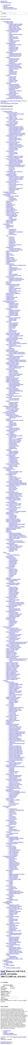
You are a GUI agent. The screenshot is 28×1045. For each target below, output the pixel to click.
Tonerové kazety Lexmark (15, 647)
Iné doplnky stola (10, 721)
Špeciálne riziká (12, 866)
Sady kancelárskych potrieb (12, 953)
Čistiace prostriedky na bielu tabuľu (17, 535)
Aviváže (11, 170)
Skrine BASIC (12, 797)
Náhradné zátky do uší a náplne (16, 892)
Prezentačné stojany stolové (12, 497)
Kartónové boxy (13, 425)
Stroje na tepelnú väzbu (14, 357)
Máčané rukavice (13, 858)
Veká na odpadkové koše (15, 138)
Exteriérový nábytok (13, 715)
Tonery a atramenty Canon (12, 628)
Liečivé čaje (12, 243)
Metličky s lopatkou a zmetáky (16, 119)
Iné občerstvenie (10, 299)
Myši (10, 347)
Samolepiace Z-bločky (14, 616)
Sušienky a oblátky (10, 258)
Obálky (8, 585)
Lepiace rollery (12, 79)
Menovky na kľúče (13, 466)
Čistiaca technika (10, 151)
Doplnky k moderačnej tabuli (15, 546)
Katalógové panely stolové (15, 494)
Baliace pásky (12, 45)
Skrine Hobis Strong (13, 730)
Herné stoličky (12, 696)
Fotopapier (8, 578)
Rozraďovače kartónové (14, 429)
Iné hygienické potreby (11, 124)
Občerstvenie (6, 224)
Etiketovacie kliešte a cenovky (13, 380)
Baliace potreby (9, 22)
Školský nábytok (10, 774)
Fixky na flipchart (13, 853)
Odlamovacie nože (13, 36)
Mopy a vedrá (12, 120)
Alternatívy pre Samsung (12, 667)
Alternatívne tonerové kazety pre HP (17, 643)
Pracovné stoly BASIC (14, 793)
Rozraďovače (9, 426)
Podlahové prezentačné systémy (13, 528)
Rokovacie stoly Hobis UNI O (16, 760)
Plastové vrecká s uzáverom (15, 139)
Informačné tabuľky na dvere (13, 485)
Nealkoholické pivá (10, 261)
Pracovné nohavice (13, 878)
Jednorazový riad (10, 276)
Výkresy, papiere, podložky (12, 212)
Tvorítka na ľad (12, 270)
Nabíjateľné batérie (13, 405)
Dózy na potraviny (13, 274)
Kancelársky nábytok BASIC (13, 790)
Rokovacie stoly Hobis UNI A (16, 753)
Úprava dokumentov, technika (10, 301)
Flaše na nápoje (12, 289)
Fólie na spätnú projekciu (15, 499)
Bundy (10, 872)
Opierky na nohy (13, 717)
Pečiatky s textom (13, 61)
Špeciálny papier (10, 567)
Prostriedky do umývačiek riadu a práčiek (15, 165)
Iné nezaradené (9, 962)
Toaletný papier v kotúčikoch (15, 160)
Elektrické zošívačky (14, 88)
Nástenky (8, 530)
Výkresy (11, 576)
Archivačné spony (13, 461)
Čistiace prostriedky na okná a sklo (17, 133)
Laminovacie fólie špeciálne (12, 378)
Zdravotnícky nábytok (11, 765)
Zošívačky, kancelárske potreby (10, 406)
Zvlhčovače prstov (13, 594)
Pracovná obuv (9, 880)
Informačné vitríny (13, 549)
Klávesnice (11, 348)
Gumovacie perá (13, 814)
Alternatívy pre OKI (11, 655)
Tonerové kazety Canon (14, 630)
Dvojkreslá (11, 769)
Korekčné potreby (10, 820)
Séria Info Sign (12, 487)
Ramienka (11, 703)
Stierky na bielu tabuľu (14, 538)
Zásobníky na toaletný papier (15, 162)
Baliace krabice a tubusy (14, 27)
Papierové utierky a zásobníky (13, 142)
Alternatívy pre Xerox (11, 676)
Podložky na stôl (13, 71)
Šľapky (11, 884)
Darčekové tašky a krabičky (15, 29)
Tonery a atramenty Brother (12, 656)
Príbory (11, 271)
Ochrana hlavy (9, 898)
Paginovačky (12, 62)
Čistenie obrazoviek (13, 305)
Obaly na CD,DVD (13, 322)
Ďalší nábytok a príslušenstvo (13, 720)
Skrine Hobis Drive (13, 737)
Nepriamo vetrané (13, 888)
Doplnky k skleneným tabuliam (13, 520)
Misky (10, 272)
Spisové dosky (12, 447)
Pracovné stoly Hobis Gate (15, 726)
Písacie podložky (13, 443)
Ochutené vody (9, 226)
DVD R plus (12, 328)
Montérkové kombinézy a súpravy (17, 874)
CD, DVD (8, 321)
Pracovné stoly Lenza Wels (15, 780)
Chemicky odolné (13, 867)
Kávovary (8, 283)
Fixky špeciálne (12, 848)
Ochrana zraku (9, 885)
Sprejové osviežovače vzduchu (16, 178)
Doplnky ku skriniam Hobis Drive (17, 733)
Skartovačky (9, 397)
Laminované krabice (13, 462)
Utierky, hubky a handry (11, 112)
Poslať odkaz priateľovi (6, 103)
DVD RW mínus (13, 330)
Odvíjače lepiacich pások (15, 56)
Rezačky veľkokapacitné (14, 317)
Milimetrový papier (13, 570)
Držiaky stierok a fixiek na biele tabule (18, 537)
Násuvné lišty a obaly (14, 446)
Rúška (10, 897)
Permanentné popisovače (14, 849)
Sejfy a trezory (12, 712)
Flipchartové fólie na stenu (15, 503)
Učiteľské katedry (13, 778)
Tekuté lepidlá (12, 77)
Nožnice (11, 35)
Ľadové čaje (9, 253)
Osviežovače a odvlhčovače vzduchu (14, 156)
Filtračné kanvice (13, 292)
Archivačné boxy (13, 458)
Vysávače (11, 154)
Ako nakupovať (7, 4)
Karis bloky (12, 624)
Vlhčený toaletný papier (14, 163)
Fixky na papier (12, 847)
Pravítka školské (13, 216)
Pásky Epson (12, 633)
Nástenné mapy (12, 506)
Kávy (7, 228)
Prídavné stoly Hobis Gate (15, 734)
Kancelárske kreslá (13, 683)
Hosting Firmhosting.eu (6, 1043)
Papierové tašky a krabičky (15, 25)
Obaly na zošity (9, 201)
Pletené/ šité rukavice (14, 865)
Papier (4, 552)
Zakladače (8, 449)
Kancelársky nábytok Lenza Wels (14, 779)
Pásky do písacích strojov (12, 675)
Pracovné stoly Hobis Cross (15, 747)
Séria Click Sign (13, 489)
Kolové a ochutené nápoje (12, 251)
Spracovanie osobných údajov (10, 8)
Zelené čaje (11, 237)
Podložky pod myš (13, 365)
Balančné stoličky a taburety (15, 690)
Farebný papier (9, 556)
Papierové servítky (13, 143)
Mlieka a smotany (10, 254)
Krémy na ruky (12, 183)
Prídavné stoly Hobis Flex (15, 738)
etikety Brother (12, 387)
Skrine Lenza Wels (13, 781)
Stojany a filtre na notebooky (12, 334)
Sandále (11, 881)
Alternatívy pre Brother (11, 670)
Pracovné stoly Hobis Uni (15, 728)
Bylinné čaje (12, 240)
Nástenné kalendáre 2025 (15, 610)
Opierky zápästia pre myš (15, 367)
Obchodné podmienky (8, 7)
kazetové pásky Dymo (14, 389)
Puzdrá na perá (9, 207)
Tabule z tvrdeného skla (11, 508)
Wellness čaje (12, 246)
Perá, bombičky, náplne (11, 210)
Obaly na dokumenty (11, 434)
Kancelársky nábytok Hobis (14, 100)
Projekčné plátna (10, 513)
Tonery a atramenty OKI (11, 649)
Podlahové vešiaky (13, 702)
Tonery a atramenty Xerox (12, 671)
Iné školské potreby (10, 204)
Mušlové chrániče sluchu (14, 893)
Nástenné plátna (12, 515)
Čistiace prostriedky (10, 125)
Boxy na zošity (9, 222)
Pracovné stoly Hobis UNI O (15, 758)
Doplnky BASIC (13, 796)
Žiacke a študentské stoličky (15, 775)
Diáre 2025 (11, 607)
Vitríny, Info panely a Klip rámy (13, 547)
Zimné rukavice (12, 861)
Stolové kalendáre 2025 (14, 608)
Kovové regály (12, 713)
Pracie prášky (12, 169)
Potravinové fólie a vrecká (15, 275)
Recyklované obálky (14, 593)
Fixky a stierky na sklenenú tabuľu (17, 542)
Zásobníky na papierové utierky (16, 146)
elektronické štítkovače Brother (16, 384)
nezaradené (6, 960)
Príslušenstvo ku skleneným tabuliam (17, 511)
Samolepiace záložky (14, 584)
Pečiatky (8, 57)
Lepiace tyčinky (12, 76)
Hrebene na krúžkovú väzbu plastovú (17, 361)
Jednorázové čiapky (13, 899)
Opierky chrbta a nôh (11, 716)
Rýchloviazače (12, 437)
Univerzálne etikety (13, 560)
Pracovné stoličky (13, 689)
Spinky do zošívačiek (14, 84)
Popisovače (8, 831)
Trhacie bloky (9, 203)
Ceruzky (8, 825)
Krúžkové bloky (13, 622)
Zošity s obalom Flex (11, 220)
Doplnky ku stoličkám (14, 688)
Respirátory (11, 896)
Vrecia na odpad (13, 140)
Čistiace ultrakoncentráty (14, 131)
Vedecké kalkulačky (13, 315)
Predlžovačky (9, 722)
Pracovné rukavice (10, 857)
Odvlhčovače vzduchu (11, 174)
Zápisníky (11, 581)
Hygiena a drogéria (7, 111)
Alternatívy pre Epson (11, 669)
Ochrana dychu (9, 894)
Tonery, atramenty (7, 626)
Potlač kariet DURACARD (15, 480)
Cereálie (8, 262)
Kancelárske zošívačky (14, 85)
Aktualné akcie (4, 108)
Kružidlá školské (13, 219)
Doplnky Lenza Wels (14, 785)
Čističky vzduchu (13, 152)
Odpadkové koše (13, 137)
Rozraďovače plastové (11, 193)
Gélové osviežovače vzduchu (15, 157)
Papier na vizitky (13, 569)
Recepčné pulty (9, 789)
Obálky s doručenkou (14, 592)
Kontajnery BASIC (13, 794)
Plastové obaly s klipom (14, 442)
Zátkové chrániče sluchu (14, 890)
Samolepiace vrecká (10, 413)
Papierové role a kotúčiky (12, 597)
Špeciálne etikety (13, 561)
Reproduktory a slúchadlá (15, 346)
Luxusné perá (12, 816)
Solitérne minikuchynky (14, 764)
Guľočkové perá (13, 808)
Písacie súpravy (12, 817)
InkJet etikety (12, 566)
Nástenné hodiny (13, 699)
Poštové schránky (13, 711)
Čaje (7, 235)
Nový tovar (10, 108)
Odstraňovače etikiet (13, 303)
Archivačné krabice (13, 460)
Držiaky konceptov (13, 371)
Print (4, 966)
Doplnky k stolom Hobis (14, 729)
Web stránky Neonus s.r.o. (6, 1042)
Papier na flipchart (13, 472)
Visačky (11, 475)
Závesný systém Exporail (15, 507)
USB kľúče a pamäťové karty (13, 333)
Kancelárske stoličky (14, 685)
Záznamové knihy (13, 621)
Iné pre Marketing (10, 965)
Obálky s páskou (13, 587)
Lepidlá (8, 75)
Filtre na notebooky (13, 337)
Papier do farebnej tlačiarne (15, 605)
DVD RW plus (12, 331)
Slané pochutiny (10, 257)
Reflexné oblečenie (13, 875)
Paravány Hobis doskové (15, 755)
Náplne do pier (12, 812)
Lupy (10, 33)
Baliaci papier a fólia (14, 26)
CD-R (10, 329)
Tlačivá (8, 553)
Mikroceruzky (12, 826)
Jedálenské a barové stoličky (15, 687)
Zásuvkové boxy (13, 72)
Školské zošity (9, 221)
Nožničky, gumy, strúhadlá (12, 196)
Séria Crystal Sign (13, 488)
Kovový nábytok (10, 705)
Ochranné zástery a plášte (15, 879)
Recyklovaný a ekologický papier (16, 603)
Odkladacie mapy (13, 448)
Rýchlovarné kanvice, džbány (13, 284)
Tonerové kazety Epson (14, 635)
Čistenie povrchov (13, 306)
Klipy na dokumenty (14, 38)
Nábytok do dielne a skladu (15, 710)
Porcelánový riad (10, 294)
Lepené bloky (12, 620)
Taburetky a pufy (13, 772)
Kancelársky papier (10, 601)
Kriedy (10, 217)
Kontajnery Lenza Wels (14, 783)
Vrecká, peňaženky (10, 208)
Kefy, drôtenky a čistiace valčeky (16, 113)
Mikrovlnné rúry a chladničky (13, 293)
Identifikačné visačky (11, 474)
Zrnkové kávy (12, 230)
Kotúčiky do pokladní (14, 599)
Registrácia (8, 19)
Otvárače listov (12, 42)
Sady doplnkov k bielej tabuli (15, 534)
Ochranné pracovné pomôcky (10, 856)
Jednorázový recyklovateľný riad (16, 279)
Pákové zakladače (13, 453)
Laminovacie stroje (10, 349)
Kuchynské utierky (13, 149)
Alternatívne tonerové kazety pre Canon (18, 658)
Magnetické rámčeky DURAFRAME (17, 483)
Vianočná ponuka (10, 298)
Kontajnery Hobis (13, 725)
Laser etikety (12, 565)
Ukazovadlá (12, 501)
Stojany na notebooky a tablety (16, 335)
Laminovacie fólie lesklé (11, 339)
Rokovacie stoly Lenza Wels (15, 784)
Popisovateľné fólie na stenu (15, 471)
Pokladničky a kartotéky (11, 430)
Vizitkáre (11, 70)
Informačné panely (13, 548)
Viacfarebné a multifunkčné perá (16, 810)
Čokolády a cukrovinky (11, 260)
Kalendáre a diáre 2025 (11, 606)
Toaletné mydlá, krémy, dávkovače (14, 171)
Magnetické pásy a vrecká (12, 512)
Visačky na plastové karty (15, 478)
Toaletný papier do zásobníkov (16, 161)
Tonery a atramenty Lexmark (12, 646)
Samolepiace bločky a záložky (13, 583)
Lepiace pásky (9, 52)
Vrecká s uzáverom (13, 122)
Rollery (11, 815)
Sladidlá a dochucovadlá (11, 297)
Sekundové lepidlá (13, 80)
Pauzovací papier (13, 571)
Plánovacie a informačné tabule (13, 521)
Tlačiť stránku (15, 103)
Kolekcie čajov (12, 242)
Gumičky (11, 39)
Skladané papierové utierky (15, 144)
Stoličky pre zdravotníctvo (15, 692)
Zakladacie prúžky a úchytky (15, 435)
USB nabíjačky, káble (11, 340)
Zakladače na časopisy (14, 457)
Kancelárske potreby (8, 21)
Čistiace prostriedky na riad (15, 130)
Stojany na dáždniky (13, 701)
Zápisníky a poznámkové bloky (13, 579)
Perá (7, 807)
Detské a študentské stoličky (15, 694)
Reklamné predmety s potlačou (13, 967)
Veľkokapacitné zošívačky (15, 86)
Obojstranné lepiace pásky (15, 53)
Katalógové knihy (13, 444)
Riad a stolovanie (10, 263)
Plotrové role (12, 598)
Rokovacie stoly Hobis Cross (15, 751)
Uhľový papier (12, 574)
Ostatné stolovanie (13, 267)
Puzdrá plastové (12, 476)
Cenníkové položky (7, 961)
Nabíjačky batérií (13, 403)
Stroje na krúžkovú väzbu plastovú (17, 353)
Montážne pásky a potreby (15, 44)
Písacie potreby (6, 806)
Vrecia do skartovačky (14, 398)
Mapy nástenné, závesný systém (13, 505)
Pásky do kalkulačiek (11, 672)
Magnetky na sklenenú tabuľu (16, 540)
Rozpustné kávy (13, 229)
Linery (7, 835)
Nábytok (5, 100)
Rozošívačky (12, 89)
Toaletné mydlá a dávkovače (12, 181)
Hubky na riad (12, 116)
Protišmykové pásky (13, 48)
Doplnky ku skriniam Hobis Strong (17, 731)
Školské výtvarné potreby (12, 843)
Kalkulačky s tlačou (13, 313)
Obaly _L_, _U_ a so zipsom (15, 438)
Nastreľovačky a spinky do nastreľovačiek (15, 91)
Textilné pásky (12, 51)
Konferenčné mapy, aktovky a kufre (14, 98)
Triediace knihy (12, 422)
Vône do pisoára (13, 180)
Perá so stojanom (13, 819)
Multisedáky (12, 693)
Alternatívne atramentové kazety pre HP (18, 642)
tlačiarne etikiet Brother (14, 385)
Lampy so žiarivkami (14, 803)
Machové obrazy (10, 798)
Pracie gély (11, 167)
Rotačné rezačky (13, 319)
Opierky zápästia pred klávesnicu (16, 366)
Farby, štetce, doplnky (11, 213)
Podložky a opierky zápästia (12, 363)
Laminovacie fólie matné (12, 379)
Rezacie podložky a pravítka (15, 34)
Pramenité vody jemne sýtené (15, 249)
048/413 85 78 (4, 1)
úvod (2, 100)
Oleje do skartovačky (14, 399)
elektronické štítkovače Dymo (16, 390)
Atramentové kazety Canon (15, 629)
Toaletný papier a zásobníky (12, 158)
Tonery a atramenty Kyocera (12, 644)
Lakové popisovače (13, 833)
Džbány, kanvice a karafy (15, 290)
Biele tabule (9, 531)
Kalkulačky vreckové (14, 311)
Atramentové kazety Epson (15, 634)
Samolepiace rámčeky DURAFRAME (18, 484)
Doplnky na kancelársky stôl (12, 65)
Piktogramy (11, 490)
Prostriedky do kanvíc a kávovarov (17, 134)
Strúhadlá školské (13, 199)
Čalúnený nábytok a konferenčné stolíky (15, 766)
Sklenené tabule (12, 510)
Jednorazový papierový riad (15, 278)
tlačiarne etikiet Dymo (14, 393)
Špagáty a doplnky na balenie (16, 24)
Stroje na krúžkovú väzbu (12, 351)
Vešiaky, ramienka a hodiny (12, 698)
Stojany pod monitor (13, 372)
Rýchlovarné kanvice (14, 285)
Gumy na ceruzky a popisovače (16, 842)
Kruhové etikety (13, 563)
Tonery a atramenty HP (11, 637)
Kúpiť (2, 997)
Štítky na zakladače (13, 451)
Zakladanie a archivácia (8, 192)
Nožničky (11, 197)
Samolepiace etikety (10, 557)
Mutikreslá (11, 770)
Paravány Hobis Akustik (14, 756)
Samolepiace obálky (13, 588)
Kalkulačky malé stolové (14, 310)
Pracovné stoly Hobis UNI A (15, 752)
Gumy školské (12, 198)
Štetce (10, 844)
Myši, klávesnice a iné (11, 344)
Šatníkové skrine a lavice (14, 708)
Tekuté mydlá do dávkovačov (16, 188)
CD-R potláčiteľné (13, 324)
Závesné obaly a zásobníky (12, 415)
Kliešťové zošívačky (14, 93)
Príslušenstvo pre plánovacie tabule (17, 524)
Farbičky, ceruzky (10, 211)
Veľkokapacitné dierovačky (15, 97)
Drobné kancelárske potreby (12, 30)
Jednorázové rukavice (14, 862)
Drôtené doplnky (13, 74)
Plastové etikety (12, 558)
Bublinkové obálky (13, 589)
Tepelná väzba (9, 355)
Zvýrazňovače (9, 834)
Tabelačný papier (13, 572)
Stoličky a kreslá (10, 681)
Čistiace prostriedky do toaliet (16, 126)
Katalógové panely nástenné (15, 493)
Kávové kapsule (13, 234)
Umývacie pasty (13, 185)
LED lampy (12, 802)
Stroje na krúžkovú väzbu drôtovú (17, 352)
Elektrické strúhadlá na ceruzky (16, 838)
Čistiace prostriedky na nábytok (16, 129)
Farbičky (11, 828)
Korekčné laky (12, 824)
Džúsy (7, 252)
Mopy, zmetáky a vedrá (11, 117)
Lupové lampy (12, 805)
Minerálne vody (9, 225)
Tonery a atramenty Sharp (12, 663)
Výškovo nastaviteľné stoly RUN (16, 757)
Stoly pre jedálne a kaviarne (15, 762)
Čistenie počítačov (10, 302)
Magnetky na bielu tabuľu (15, 533)
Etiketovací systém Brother (12, 381)
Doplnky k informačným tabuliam (17, 526)
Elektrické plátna (13, 516)
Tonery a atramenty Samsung (13, 665)
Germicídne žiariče (13, 153)
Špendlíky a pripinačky (14, 40)
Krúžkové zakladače (13, 452)
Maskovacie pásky (13, 49)
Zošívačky (8, 83)
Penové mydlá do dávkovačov (16, 184)
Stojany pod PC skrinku (14, 375)
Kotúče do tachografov (14, 555)
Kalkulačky (9, 308)
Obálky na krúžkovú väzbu (12, 362)
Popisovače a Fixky (10, 846)
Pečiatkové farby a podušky (15, 63)
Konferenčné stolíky (13, 771)
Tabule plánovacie (13, 522)
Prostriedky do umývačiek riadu (16, 166)
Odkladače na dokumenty (15, 66)
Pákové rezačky (12, 320)
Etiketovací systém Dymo (12, 388)
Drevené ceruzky (13, 829)
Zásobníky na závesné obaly (15, 416)
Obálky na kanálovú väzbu (15, 396)
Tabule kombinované (11, 529)
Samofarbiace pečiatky (14, 58)
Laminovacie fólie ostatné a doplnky (14, 338)
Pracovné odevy (10, 870)
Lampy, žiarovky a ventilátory (13, 799)
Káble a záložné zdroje (14, 342)
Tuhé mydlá (12, 190)
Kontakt (5, 6)
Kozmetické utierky (13, 148)
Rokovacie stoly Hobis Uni (15, 739)
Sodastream (11, 287)
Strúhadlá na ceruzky (14, 839)
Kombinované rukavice (14, 864)
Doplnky (11, 883)
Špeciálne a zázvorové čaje (15, 244)
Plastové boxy (12, 456)
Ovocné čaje (12, 239)
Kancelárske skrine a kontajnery (16, 707)
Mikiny (10, 871)
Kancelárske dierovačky (14, 95)
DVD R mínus (12, 326)
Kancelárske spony (13, 31)
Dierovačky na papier (11, 94)
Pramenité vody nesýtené (15, 248)
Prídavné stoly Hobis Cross (15, 748)
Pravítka (11, 840)
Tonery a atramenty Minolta (12, 648)
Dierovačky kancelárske (11, 407)
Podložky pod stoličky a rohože (13, 697)
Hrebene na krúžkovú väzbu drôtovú (17, 360)
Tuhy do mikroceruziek (14, 830)
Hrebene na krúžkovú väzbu (12, 358)
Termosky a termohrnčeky (15, 288)
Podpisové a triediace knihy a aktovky (15, 420)
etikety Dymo (12, 392)
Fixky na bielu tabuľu (14, 852)
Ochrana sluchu (9, 889)
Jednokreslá (12, 767)
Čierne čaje (11, 238)
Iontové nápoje (9, 296)
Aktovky (11, 421)
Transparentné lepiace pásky (15, 54)
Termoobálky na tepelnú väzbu (16, 356)
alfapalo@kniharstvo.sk (6, 2)
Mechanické (12, 860)
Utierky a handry (13, 115)
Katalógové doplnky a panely (16, 496)
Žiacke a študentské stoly (15, 776)
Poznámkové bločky (11, 611)
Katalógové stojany (10, 469)
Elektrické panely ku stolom (12, 787)
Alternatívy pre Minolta (11, 653)
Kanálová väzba (10, 394)
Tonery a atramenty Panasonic (13, 678)
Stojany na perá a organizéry (15, 67)
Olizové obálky (12, 596)
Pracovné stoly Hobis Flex (15, 746)
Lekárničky (8, 901)
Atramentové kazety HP (14, 638)
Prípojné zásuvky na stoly (15, 788)
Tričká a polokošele (13, 876)
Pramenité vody (9, 247)
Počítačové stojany (10, 369)
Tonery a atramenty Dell (11, 679)
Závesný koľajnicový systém (12, 519)
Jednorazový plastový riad (15, 280)
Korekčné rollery (13, 822)
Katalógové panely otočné (12, 492)
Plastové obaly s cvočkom (15, 440)
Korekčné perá (12, 821)
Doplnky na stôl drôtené (11, 411)
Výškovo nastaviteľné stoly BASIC (17, 792)
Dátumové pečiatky (13, 60)
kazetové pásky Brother (14, 383)
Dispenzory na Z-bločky (14, 615)
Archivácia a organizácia (9, 412)
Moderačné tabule (10, 543)
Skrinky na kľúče (13, 465)
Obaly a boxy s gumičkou (15, 439)
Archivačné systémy (11, 455)
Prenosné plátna (12, 517)
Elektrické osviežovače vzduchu (16, 176)
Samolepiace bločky (13, 612)
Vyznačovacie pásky (13, 47)
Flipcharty (8, 470)
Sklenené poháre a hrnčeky (15, 269)
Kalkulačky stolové (13, 312)
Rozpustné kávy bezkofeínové (16, 231)
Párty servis (9, 281)
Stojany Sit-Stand (13, 370)
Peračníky (8, 202)
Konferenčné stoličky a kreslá (16, 684)
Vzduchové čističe (13, 307)
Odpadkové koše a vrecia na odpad (14, 135)
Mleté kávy (11, 233)
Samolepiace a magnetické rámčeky (14, 481)
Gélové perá (12, 811)
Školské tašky (9, 206)
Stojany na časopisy (13, 69)
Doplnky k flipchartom (11, 502)
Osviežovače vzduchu (11, 175)
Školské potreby (7, 194)
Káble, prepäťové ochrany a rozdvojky (18, 343)
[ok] (15, 13)
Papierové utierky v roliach (15, 147)
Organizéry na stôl (13, 410)
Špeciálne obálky (13, 590)
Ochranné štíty (12, 887)
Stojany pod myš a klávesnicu (16, 374)
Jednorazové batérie (13, 402)
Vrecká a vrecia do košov (12, 121)
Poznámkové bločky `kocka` (15, 613)
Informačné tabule (13, 525)
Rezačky (8, 316)
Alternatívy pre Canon (11, 657)
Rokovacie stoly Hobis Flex (15, 749)
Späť (3, 971)
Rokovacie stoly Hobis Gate (15, 735)
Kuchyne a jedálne (10, 761)
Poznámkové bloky (13, 580)
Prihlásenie (3, 19)
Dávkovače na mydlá (14, 189)
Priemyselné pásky (10, 43)
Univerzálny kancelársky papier (16, 602)
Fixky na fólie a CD (13, 851)
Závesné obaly (12, 417)
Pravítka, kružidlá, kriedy (12, 215)
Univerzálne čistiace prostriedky (16, 128)
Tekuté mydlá (12, 172)
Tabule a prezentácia (8, 467)
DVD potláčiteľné (13, 325)
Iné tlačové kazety (10, 651)
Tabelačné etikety (13, 562)
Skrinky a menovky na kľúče (13, 463)
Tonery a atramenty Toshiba (12, 666)
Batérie (8, 401)
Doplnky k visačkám (14, 479)
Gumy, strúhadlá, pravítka (12, 837)
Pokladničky (12, 431)
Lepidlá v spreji (12, 81)
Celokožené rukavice (14, 869)
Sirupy (7, 256)
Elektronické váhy (10, 376)
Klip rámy (11, 551)
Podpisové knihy (13, 424)
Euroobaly (8, 419)
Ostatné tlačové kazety (11, 652)
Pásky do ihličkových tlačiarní (13, 674)
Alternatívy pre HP (10, 640)
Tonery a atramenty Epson (12, 631)
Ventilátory (11, 801)
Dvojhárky (11, 575)
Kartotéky (11, 433)
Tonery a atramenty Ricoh (12, 662)
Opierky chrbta (12, 719)
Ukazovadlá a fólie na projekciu (13, 498)
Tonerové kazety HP (14, 639)
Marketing (5, 964)
